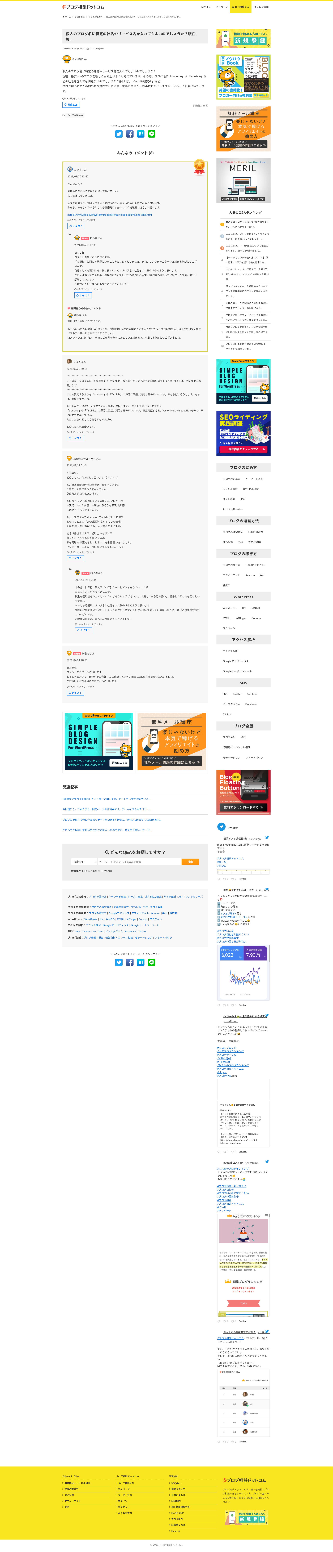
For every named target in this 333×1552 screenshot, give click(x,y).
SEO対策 (136, 907)
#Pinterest (223, 1061)
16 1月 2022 (255, 838)
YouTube (98, 931)
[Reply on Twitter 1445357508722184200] (219, 1442)
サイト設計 (170, 896)
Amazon (155, 913)
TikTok (142, 931)
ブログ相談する (126, 1483)
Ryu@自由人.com (233, 1162)
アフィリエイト (140, 913)
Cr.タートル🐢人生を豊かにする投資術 (245, 1016)
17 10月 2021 (252, 1162)
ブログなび (177, 1519)
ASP (180, 896)
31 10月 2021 (231, 1021)
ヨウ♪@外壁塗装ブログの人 (239, 1332)
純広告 (173, 913)
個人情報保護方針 (180, 1507)
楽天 (164, 913)
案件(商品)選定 (153, 896)
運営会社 (176, 1483)
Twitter (86, 931)
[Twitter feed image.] (243, 871)
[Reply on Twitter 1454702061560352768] (219, 1152)
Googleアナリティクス (116, 925)
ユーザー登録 (125, 1495)
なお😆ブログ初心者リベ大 (238, 890)
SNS (77, 931)
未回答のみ (93, 870)
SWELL (121, 919)
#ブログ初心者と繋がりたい (233, 934)
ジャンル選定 (135, 896)
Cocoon (143, 919)
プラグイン (156, 919)
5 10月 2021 (264, 1332)
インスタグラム (114, 931)
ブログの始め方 (96, 48)
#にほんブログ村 (226, 1047)
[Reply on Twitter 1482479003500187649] (219, 879)
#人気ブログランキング (230, 1051)
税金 (100, 937)
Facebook (130, 931)
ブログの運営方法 (102, 907)
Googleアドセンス (119, 913)
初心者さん (79, 59)
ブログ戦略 (156, 907)
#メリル (221, 861)
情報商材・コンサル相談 (119, 937)
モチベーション (143, 937)
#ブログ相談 (224, 1200)
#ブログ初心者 (225, 931)
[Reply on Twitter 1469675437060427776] (219, 1006)
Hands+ (175, 1531)
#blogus (222, 1072)
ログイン (122, 1501)
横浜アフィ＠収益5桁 (235, 838)
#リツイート (224, 1210)
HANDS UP (177, 1513)
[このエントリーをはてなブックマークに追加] (140, 136)
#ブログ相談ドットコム (230, 858)
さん (80, 315)
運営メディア (178, 1489)
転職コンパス (178, 1525)
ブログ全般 (90, 937)
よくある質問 (125, 1513)
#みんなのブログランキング (233, 1065)
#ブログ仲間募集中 (228, 937)
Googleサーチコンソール (145, 925)
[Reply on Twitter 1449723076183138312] (219, 1322)
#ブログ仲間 (224, 1075)
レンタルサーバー (233, 509)
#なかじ (221, 865)
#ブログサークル (226, 1054)
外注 (145, 907)
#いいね (221, 1207)
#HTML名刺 (224, 1058)
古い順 (108, 870)
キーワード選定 (117, 896)
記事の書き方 (121, 907)
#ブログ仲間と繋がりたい (231, 941)
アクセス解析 (93, 925)
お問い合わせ (178, 1495)
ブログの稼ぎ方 (97, 913)
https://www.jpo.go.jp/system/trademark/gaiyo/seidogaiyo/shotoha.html (109, 214)
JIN (101, 919)
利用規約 (176, 1501)
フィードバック (163, 937)
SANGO (110, 919)
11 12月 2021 (263, 890)
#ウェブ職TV (228, 913)
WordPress (90, 919)
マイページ (124, 1489)
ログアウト (124, 1507)
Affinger (131, 919)
